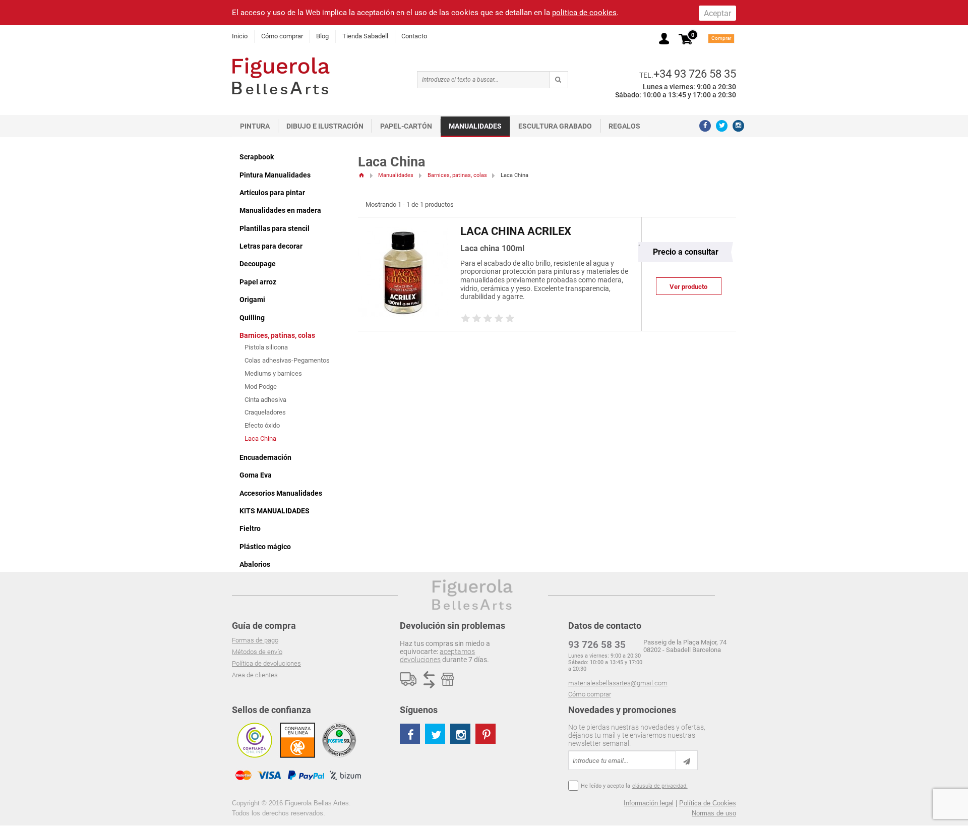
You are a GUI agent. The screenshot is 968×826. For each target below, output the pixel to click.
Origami (252, 300)
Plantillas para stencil (274, 228)
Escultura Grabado (555, 126)
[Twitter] (722, 126)
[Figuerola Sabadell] (281, 75)
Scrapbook (256, 157)
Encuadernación (265, 457)
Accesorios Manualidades (280, 493)
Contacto (414, 36)
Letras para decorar (270, 246)
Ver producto (688, 286)
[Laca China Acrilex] (403, 232)
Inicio (240, 36)
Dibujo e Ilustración (325, 126)
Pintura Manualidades (275, 175)
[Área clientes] (664, 38)
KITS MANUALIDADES (274, 511)
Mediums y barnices (273, 373)
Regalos (624, 126)
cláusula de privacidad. (660, 786)
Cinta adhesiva (265, 399)
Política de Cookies (707, 803)
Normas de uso (714, 813)
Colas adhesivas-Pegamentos (287, 360)
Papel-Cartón (406, 126)
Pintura (255, 126)
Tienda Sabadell (365, 36)
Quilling (252, 318)
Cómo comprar (282, 36)
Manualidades (475, 126)
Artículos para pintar (272, 193)
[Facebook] (705, 126)
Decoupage (257, 264)
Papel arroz (257, 282)
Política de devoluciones (266, 663)
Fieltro (250, 528)
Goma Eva (255, 475)
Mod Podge (261, 386)
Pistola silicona (266, 347)
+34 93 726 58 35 (694, 73)
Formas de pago (255, 640)
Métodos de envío (257, 652)
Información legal (649, 803)
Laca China (260, 438)
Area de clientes (255, 675)
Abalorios (254, 564)
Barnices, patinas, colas (277, 335)
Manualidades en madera (280, 210)
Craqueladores (265, 412)
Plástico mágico (265, 547)
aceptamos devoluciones (437, 655)
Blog (322, 36)
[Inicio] (361, 175)
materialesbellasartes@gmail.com (618, 683)
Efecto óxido (262, 425)
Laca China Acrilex (515, 231)
